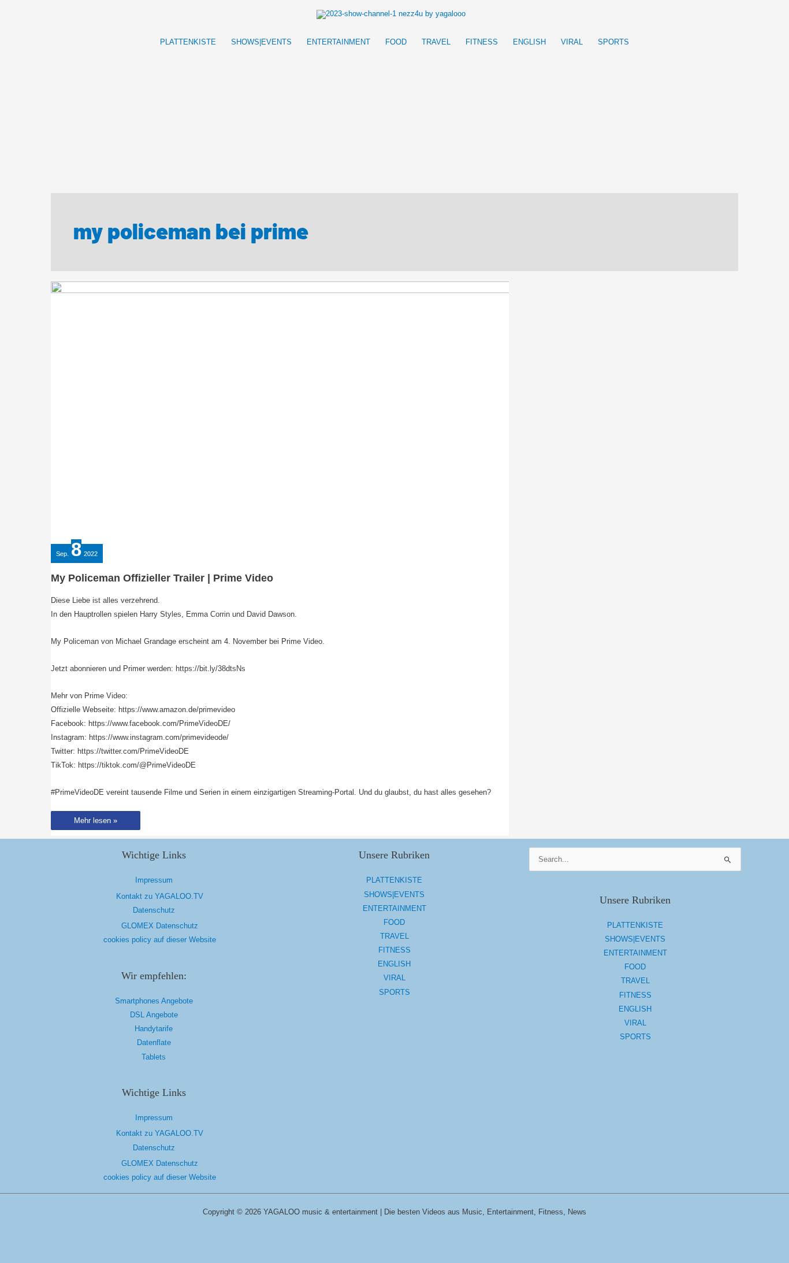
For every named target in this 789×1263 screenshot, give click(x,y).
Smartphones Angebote (154, 1001)
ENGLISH (394, 964)
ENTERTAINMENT (394, 908)
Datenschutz (154, 910)
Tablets (154, 1057)
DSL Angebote (154, 1014)
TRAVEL (394, 936)
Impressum (154, 880)
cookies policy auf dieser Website (159, 939)
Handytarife (154, 1028)
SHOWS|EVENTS (394, 894)
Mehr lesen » (95, 823)
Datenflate (154, 1042)
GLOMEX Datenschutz (159, 925)
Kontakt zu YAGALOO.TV (159, 896)
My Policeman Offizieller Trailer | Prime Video (162, 578)
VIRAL (394, 977)
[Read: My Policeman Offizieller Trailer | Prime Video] (282, 410)
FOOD (394, 922)
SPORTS (394, 992)
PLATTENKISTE (394, 880)
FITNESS (394, 950)
